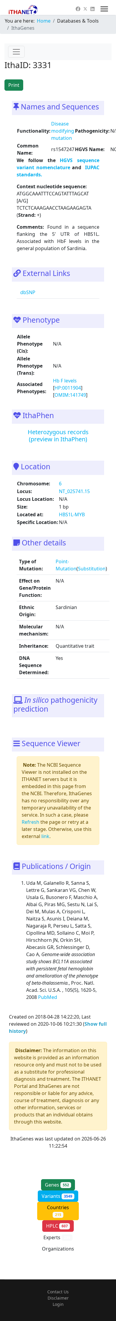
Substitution (92, 568)
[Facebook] (78, 9)
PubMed (48, 997)
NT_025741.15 (74, 491)
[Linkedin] (92, 9)
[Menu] (104, 9)
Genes (57, 1185)
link (45, 836)
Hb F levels (65, 380)
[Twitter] (85, 9)
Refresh (30, 822)
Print (13, 85)
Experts (56, 1237)
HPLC (57, 1226)
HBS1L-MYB (72, 514)
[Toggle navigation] (16, 52)
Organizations (58, 1252)
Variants (57, 1196)
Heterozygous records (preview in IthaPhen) (58, 435)
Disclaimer (58, 1298)
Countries (58, 1210)
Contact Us (58, 1292)
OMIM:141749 (70, 395)
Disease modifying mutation (62, 130)
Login (58, 1304)
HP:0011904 (67, 388)
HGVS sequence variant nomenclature (58, 164)
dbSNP (27, 292)
